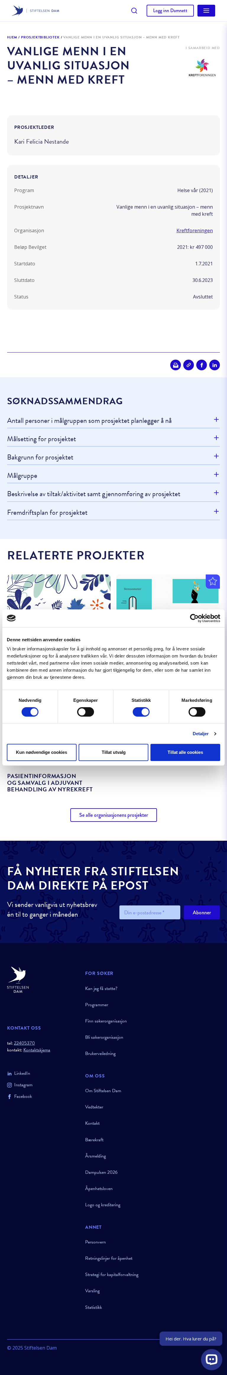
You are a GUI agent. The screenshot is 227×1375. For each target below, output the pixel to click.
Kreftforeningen (194, 230)
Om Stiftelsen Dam (103, 1090)
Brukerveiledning (100, 1053)
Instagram (23, 1084)
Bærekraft (94, 1139)
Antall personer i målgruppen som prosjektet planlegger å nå (89, 421)
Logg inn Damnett (170, 10)
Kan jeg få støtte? (101, 988)
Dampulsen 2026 (101, 1172)
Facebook (23, 1096)
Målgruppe (22, 475)
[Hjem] (42, 980)
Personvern (95, 1242)
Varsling (92, 1290)
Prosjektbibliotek (40, 37)
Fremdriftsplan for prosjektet (47, 512)
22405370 (24, 1043)
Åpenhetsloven (99, 1188)
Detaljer (201, 733)
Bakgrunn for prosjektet (40, 457)
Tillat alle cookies (185, 752)
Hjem (12, 37)
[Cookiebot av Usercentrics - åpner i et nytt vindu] (194, 618)
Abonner (202, 912)
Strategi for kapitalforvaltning (111, 1274)
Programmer (96, 1004)
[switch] (85, 712)
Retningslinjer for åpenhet (108, 1258)
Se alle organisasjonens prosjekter (113, 815)
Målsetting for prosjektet (41, 439)
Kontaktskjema (36, 1050)
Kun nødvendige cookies (41, 752)
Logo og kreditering (102, 1204)
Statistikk (93, 1307)
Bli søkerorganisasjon (104, 1037)
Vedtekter (94, 1107)
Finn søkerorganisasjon (106, 1021)
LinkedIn (22, 1073)
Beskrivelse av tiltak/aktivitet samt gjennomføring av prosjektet (93, 493)
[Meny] (206, 11)
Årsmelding (95, 1156)
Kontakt (92, 1123)
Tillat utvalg (114, 752)
